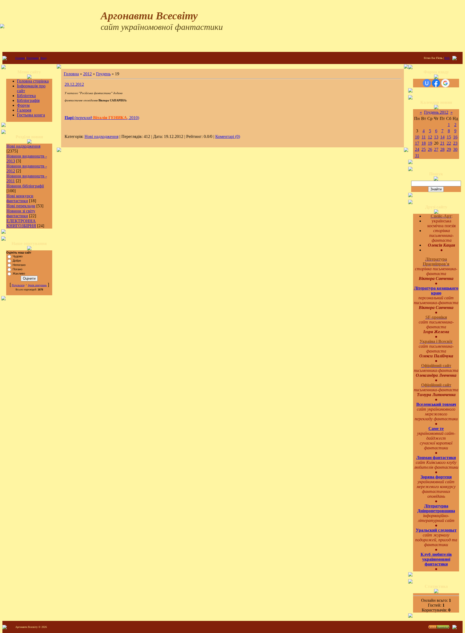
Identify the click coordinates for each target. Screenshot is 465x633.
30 (455, 149)
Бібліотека (26, 95)
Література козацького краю (436, 290)
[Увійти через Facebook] (436, 83)
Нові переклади (20, 206)
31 (417, 155)
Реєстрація (32, 57)
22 (449, 143)
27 (436, 149)
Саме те (436, 428)
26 (430, 149)
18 (423, 143)
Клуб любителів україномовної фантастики (436, 559)
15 (449, 137)
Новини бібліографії (25, 186)
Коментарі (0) (227, 136)
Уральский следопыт (436, 530)
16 (455, 137)
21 (442, 143)
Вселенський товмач (436, 404)
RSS (447, 57)
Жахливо (19, 273)
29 (449, 149)
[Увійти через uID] (427, 83)
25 (423, 149)
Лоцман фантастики (436, 457)
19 (430, 143)
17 (417, 143)
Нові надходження (23, 146)
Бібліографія (28, 100)
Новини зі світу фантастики (20, 213)
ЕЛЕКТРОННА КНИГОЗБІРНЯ (21, 223)
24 (417, 149)
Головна (19, 57)
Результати (18, 285)
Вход (44, 57)
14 (442, 137)
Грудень (103, 74)
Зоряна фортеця (436, 477)
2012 (87, 74)
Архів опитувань (37, 285)
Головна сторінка (33, 81)
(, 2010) (102, 117)
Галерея (24, 110)
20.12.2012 (74, 84)
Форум (23, 105)
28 (442, 149)
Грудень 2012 (436, 112)
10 (417, 137)
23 (455, 143)
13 (436, 137)
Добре (17, 260)
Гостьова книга (31, 115)
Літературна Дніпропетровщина (436, 508)
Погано (17, 269)
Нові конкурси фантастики (19, 198)
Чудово (18, 256)
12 (430, 137)
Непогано (19, 264)
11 (424, 137)
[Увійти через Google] (445, 83)
